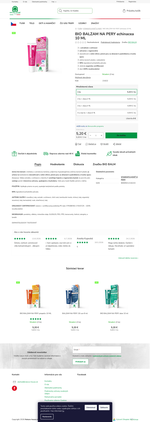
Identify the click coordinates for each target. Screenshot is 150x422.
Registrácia (132, 2)
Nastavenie (47, 416)
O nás (25, 2)
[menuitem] (13, 24)
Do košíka (121, 135)
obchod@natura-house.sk (27, 382)
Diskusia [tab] (79, 164)
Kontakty (15, 2)
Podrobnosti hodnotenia (110, 42)
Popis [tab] (38, 164)
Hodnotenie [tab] (57, 164)
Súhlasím (104, 407)
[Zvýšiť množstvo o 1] (101, 135)
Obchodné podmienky (39, 2)
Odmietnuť (90, 407)
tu (63, 411)
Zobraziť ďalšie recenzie (127, 258)
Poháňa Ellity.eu (80, 129)
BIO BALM (132, 42)
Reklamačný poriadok (53, 397)
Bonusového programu (96, 126)
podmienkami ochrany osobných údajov (107, 356)
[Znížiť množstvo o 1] (90, 135)
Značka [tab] (104, 164)
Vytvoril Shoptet (122, 419)
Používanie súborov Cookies (56, 400)
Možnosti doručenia (83, 77)
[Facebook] (14, 388)
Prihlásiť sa (80, 362)
